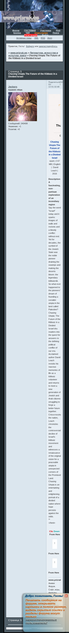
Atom (49, 38)
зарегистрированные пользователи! (41, 621)
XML (36, 38)
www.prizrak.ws (18, 53)
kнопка (17, 33)
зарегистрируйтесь (48, 46)
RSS (43, 38)
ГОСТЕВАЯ (30, 30)
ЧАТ (28, 33)
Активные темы (23, 38)
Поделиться (53, 82)
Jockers (12, 86)
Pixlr (58, 30)
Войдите (30, 46)
